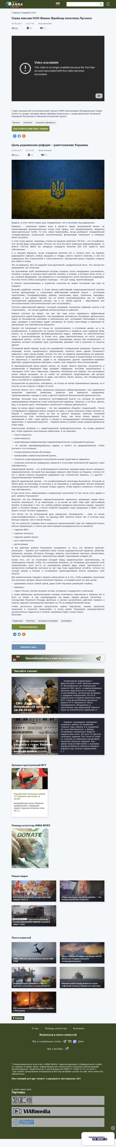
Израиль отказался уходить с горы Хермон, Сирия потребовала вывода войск (33, 746)
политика (27, 122)
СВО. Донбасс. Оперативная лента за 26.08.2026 (32, 706)
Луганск (16, 122)
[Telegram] (19, 136)
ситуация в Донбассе (45, 122)
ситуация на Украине (48, 620)
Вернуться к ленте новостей (58, 1034)
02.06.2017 (23, 23)
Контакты (78, 1028)
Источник (16, 614)
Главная (16, 12)
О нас (35, 1028)
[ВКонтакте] (14, 136)
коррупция (17, 620)
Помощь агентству (56, 1028)
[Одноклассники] (23, 136)
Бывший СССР (29, 12)
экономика (66, 620)
